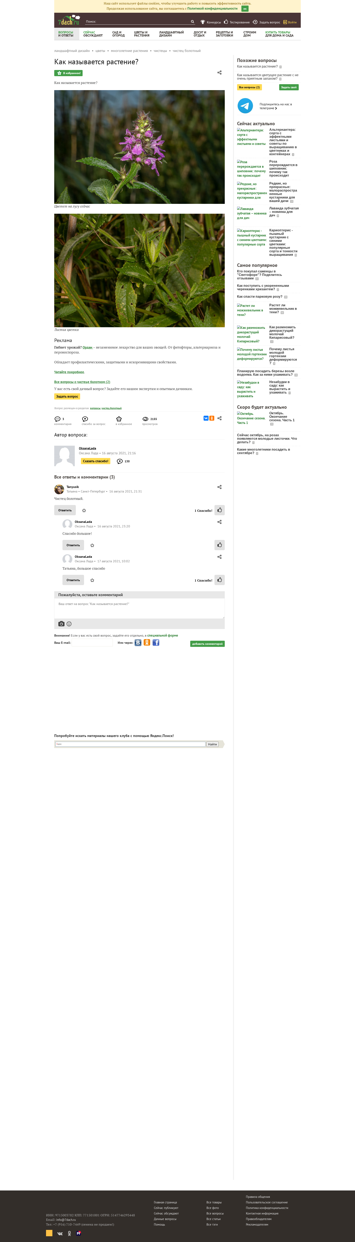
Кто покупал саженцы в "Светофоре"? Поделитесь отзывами (259, 275)
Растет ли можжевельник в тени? (283, 308)
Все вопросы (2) (249, 87)
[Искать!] (192, 21)
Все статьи (213, 1219)
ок (245, 8)
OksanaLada (83, 522)
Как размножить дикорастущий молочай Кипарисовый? (282, 332)
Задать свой (289, 87)
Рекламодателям (257, 1224)
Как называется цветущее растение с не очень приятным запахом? (268, 76)
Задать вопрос (67, 396)
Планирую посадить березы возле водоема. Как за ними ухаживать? (265, 372)
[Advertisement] (139, 686)
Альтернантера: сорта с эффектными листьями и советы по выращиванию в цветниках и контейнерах (283, 142)
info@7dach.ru (66, 1220)
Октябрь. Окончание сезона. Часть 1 (282, 416)
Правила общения (258, 1197)
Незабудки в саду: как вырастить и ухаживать (279, 387)
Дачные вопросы (165, 1219)
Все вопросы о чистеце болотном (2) (82, 382)
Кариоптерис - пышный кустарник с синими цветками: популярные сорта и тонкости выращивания (283, 242)
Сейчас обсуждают (166, 1213)
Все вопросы (215, 1213)
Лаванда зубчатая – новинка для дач (284, 212)
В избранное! (71, 73)
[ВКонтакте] (206, 418)
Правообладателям (259, 1219)
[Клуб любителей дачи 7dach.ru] (69, 20)
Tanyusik (73, 487)
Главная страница (165, 1202)
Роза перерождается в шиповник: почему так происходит (283, 168)
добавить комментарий (207, 644)
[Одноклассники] (211, 418)
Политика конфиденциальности (267, 1208)
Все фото (212, 1208)
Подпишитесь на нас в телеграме (276, 106)
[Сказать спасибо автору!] (219, 510)
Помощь (159, 1224)
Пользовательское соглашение (267, 1202)
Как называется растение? (258, 66)
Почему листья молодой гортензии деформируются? (283, 356)
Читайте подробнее (69, 372)
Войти (292, 22)
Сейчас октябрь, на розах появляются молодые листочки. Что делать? (267, 438)
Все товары (214, 1202)
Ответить (65, 510)
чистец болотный (111, 408)
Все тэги (212, 1224)
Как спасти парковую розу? (260, 296)
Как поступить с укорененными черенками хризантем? (263, 287)
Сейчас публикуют (166, 1208)
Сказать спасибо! (95, 461)
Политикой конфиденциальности (212, 8)
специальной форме (162, 635)
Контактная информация (262, 1213)
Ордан (88, 347)
